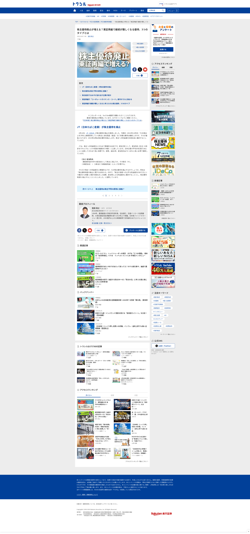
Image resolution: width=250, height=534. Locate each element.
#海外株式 (156, 331)
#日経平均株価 (90, 16)
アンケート (133, 10)
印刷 (138, 75)
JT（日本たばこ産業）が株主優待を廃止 (97, 87)
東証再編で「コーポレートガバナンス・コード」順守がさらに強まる (107, 99)
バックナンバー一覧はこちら (137, 337)
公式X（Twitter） (165, 346)
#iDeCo (138, 16)
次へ (122, 195)
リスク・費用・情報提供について (87, 494)
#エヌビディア (158, 319)
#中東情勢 (111, 16)
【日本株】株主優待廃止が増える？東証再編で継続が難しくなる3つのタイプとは (112, 120)
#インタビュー (158, 312)
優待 (108, 10)
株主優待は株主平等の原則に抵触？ (95, 91)
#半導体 (103, 16)
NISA (115, 10)
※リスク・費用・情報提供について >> (90, 240)
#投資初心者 (157, 326)
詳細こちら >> (90, 238)
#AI (98, 16)
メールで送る (145, 69)
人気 (81, 10)
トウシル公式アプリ (170, 4)
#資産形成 (167, 297)
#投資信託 (145, 16)
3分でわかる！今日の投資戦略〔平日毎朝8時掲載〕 (96, 22)
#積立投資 (156, 315)
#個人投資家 (140, 47)
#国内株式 (156, 297)
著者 (142, 10)
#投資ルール (157, 322)
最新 (88, 10)
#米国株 (131, 16)
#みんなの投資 (140, 51)
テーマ (123, 10)
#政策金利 (169, 326)
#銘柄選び (156, 308)
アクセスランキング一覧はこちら (136, 461)
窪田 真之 (91, 36)
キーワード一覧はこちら (167, 334)
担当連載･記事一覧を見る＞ (102, 223)
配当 (101, 10)
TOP (76, 22)
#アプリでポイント (157, 16)
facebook (134, 69)
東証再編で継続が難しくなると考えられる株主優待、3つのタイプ (106, 103)
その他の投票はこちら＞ (168, 57)
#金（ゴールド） (121, 16)
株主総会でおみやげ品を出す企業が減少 (96, 95)
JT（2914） (90, 133)
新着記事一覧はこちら (168, 218)
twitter (140, 69)
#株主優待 (140, 43)
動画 (94, 10)
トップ (74, 10)
